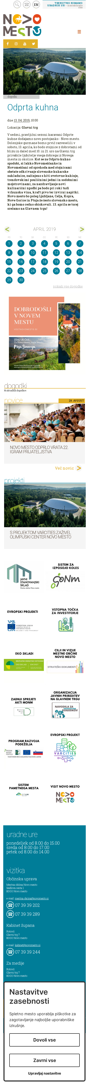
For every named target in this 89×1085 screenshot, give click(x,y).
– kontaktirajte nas (65, 5)
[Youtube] (25, 43)
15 (9, 262)
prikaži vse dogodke (68, 286)
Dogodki (12, 96)
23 (21, 271)
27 (68, 271)
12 (56, 253)
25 (44, 271)
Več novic (64, 468)
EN (36, 4)
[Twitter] (33, 43)
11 (44, 253)
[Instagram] (16, 43)
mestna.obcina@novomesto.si (32, 898)
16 (21, 262)
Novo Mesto (32, 25)
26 (56, 271)
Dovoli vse (44, 1040)
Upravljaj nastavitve (44, 1073)
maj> (81, 229)
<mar (7, 229)
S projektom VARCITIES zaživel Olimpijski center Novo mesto (40, 535)
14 (80, 253)
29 (9, 280)
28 (80, 271)
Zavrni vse (44, 1060)
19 (56, 262)
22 (9, 271)
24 (33, 271)
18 (44, 262)
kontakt (26, 4)
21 (80, 262)
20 (68, 262)
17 (33, 262)
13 (68, 253)
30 (21, 280)
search (17, 4)
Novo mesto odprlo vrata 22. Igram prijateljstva (39, 449)
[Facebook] (7, 43)
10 (33, 253)
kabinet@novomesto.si (27, 945)
